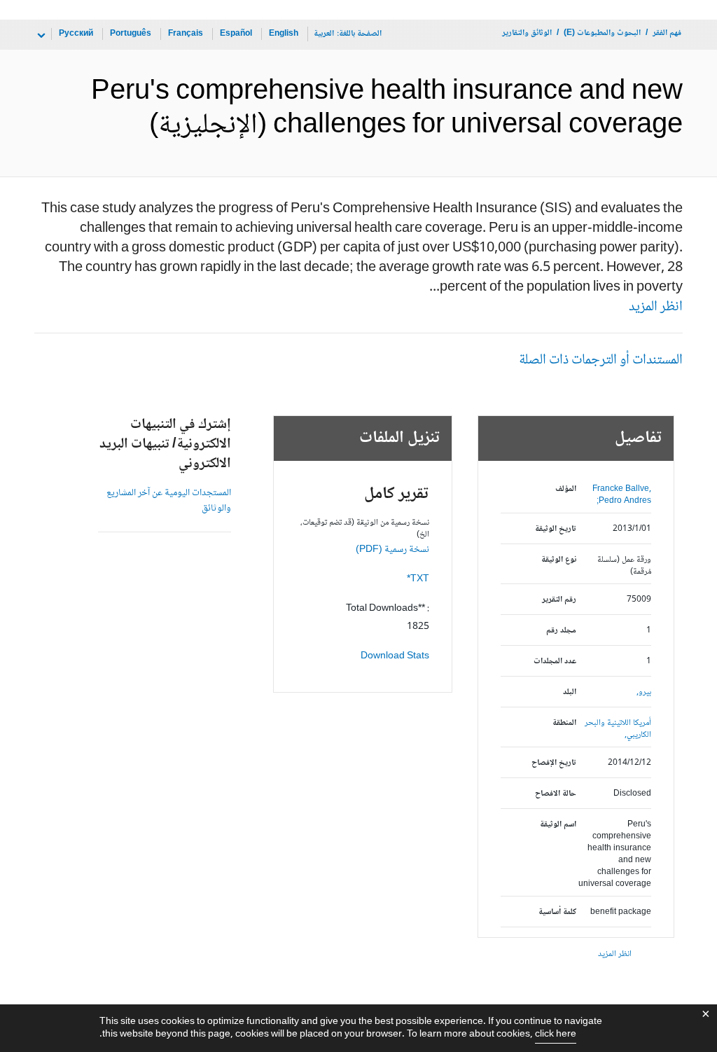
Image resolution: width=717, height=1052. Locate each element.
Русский (76, 34)
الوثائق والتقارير (527, 33)
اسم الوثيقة (558, 825)
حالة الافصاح (555, 794)
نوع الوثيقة (558, 560)
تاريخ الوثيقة (555, 529)
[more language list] (40, 35)
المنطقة (564, 723)
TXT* (418, 579)
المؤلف (565, 489)
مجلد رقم (561, 631)
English (283, 34)
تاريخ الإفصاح (553, 763)
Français (185, 34)
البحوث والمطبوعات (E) (602, 33)
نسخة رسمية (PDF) (392, 549)
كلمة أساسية (557, 912)
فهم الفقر (667, 33)
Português (130, 34)
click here (555, 1034)
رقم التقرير (559, 600)
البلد (569, 692)
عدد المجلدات (555, 661)
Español (236, 34)
